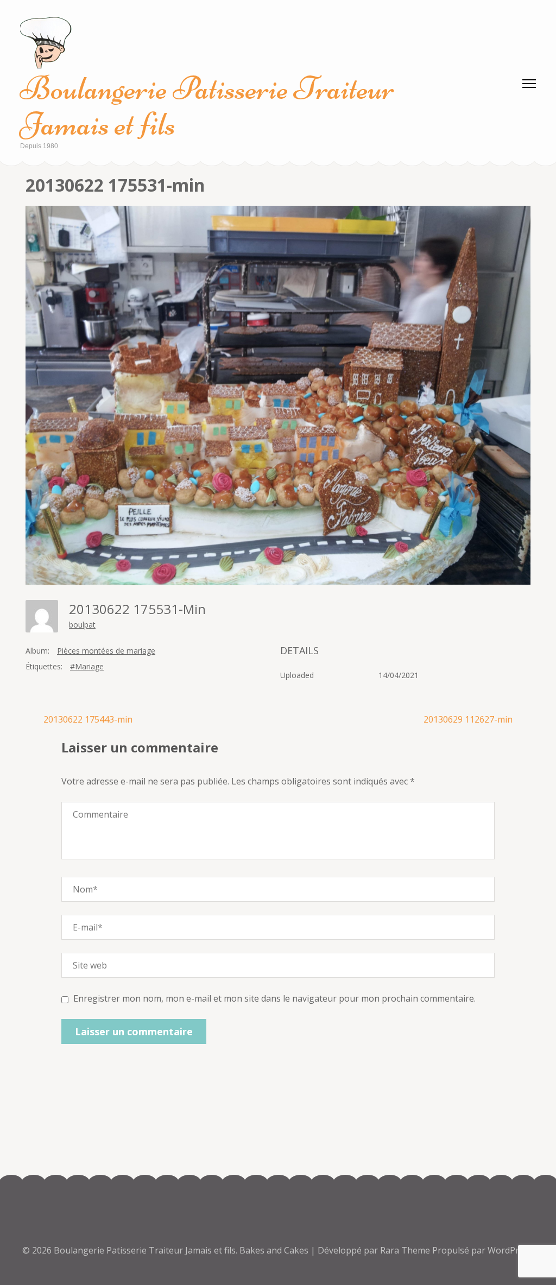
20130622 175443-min (87, 719)
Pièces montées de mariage (106, 650)
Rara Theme (406, 1250)
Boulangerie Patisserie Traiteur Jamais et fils (207, 106)
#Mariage (87, 666)
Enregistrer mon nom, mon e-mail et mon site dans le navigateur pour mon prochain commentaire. (274, 998)
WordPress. (511, 1250)
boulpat (82, 624)
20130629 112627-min (468, 719)
